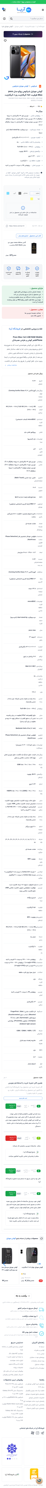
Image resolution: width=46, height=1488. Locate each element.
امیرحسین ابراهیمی (9, 1485)
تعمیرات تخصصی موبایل (36, 1398)
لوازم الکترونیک (29, 26)
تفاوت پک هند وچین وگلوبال (35, 1391)
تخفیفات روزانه (18, 1368)
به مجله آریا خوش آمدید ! (15, 1357)
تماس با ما (40, 1354)
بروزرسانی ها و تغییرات (36, 1368)
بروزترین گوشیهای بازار (16, 1353)
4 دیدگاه (32, 106)
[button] (19, 79)
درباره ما (41, 1347)
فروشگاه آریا (40, 26)
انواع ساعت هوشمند (16, 1360)
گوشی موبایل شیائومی (20, 86)
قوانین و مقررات (39, 1350)
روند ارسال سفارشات (37, 1361)
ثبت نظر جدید (23, 1098)
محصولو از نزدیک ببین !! (21, 34)
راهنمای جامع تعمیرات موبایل (35, 1394)
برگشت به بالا (21, 1296)
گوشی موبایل (19, 26)
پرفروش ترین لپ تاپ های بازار (13, 1371)
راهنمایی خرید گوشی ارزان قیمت (34, 1405)
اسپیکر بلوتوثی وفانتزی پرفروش (13, 1375)
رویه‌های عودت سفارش (37, 1357)
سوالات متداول (39, 1364)
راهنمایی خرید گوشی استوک (35, 1408)
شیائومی (34, 86)
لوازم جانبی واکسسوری (16, 1364)
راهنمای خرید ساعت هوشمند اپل (33, 1401)
